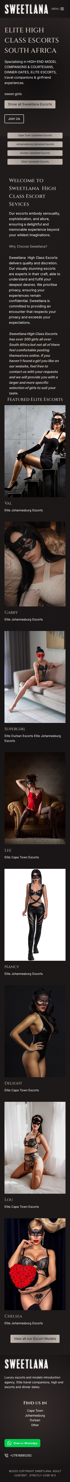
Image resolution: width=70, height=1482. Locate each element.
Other (35, 1425)
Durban (35, 1420)
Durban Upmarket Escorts (35, 153)
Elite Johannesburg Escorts (23, 510)
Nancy (11, 967)
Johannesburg (35, 1415)
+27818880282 (21, 1455)
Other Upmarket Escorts (35, 161)
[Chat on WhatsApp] (35, 1443)
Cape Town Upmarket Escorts (35, 135)
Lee (7, 850)
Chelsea (13, 1316)
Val (8, 503)
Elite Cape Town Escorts (21, 857)
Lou (8, 1200)
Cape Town (35, 1410)
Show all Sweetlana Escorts (30, 104)
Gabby (11, 612)
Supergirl (15, 729)
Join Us (14, 119)
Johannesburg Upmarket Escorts (35, 144)
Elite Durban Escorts (18, 736)
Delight (13, 1083)
